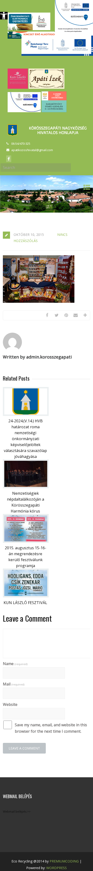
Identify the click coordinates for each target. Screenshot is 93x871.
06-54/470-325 (20, 143)
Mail (13, 684)
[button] (4, 15)
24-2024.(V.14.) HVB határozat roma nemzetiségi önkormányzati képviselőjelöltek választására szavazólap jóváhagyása (25, 438)
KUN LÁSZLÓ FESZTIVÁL (25, 602)
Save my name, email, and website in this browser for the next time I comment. (51, 728)
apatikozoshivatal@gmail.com (32, 150)
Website (10, 704)
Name (15, 663)
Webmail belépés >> (17, 812)
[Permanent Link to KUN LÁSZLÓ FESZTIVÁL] (26, 596)
